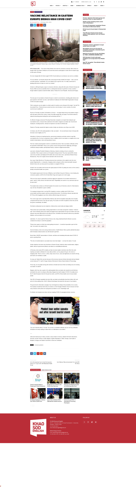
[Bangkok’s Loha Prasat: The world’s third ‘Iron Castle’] (94, 99)
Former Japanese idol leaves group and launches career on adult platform (94, 18)
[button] (94, 1)
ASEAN (95, 5)
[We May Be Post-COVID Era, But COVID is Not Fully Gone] (55, 378)
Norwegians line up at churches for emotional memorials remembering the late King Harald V (94, 50)
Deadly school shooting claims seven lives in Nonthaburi (93, 22)
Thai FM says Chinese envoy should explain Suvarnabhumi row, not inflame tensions (94, 34)
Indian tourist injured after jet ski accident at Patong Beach (94, 158)
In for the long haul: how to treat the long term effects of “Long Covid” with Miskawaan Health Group (41, 363)
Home (31, 9)
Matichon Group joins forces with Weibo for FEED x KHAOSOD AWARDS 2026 (94, 54)
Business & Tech (80, 5)
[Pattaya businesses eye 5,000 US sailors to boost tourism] (94, 117)
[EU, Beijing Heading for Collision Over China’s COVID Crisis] (38, 393)
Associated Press (35, 22)
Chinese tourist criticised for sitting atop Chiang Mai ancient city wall (94, 140)
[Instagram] (99, 2)
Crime (71, 5)
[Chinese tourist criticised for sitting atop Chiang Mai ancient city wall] (94, 135)
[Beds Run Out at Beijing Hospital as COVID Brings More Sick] (71, 378)
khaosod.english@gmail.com (59, 427)
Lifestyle (65, 5)
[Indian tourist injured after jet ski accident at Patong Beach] (94, 152)
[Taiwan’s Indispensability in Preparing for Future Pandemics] (38, 378)
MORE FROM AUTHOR (46, 370)
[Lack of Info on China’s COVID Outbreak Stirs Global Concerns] (55, 393)
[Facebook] (96, 2)
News (51, 5)
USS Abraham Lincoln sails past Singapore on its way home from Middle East (94, 59)
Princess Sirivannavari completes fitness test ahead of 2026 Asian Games (94, 26)
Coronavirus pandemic (38, 344)
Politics (58, 5)
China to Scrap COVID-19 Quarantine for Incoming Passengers (69, 401)
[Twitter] (101, 2)
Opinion (89, 5)
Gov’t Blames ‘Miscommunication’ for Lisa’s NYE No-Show (68, 362)
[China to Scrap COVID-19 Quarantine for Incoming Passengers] (71, 393)
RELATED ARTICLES (35, 370)
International (36, 9)
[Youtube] (103, 2)
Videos (101, 5)
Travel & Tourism (87, 69)
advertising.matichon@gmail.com (60, 432)
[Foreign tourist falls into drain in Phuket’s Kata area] (94, 81)
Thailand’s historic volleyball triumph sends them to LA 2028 (93, 45)
